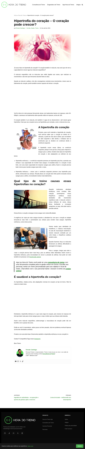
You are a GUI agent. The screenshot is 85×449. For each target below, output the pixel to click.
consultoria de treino (56, 262)
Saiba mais (30, 446)
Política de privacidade (71, 425)
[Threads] (22, 433)
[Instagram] (18, 361)
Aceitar (80, 446)
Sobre (66, 419)
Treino (37, 28)
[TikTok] (9, 433)
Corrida (28, 28)
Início (15, 15)
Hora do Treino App (47, 419)
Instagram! (37, 339)
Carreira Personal (47, 426)
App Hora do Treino (68, 4)
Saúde (33, 28)
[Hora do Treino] (19, 417)
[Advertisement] (42, 98)
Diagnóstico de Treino (53, 4)
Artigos (78, 4)
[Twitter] (20, 361)
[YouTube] (13, 433)
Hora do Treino (22, 15)
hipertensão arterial (35, 257)
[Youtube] (15, 361)
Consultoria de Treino (38, 4)
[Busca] (82, 4)
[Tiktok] (22, 361)
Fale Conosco (68, 428)
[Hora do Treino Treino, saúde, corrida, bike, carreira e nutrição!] (13, 4)
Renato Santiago (20, 28)
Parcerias (44, 429)
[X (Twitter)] (18, 433)
